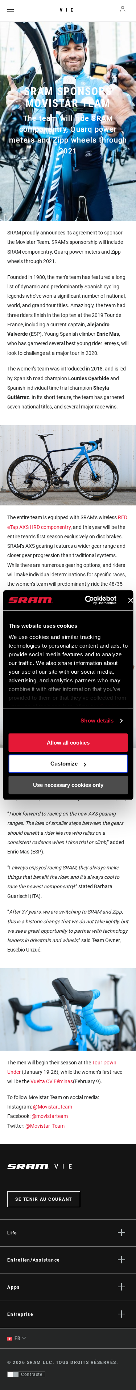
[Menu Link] (10, 10)
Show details (97, 720)
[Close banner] (130, 600)
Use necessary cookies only (68, 785)
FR (17, 1338)
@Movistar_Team (52, 1107)
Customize (64, 763)
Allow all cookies (68, 743)
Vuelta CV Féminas (51, 1081)
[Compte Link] (123, 11)
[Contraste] (13, 1374)
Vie (68, 10)
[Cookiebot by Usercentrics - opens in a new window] (87, 600)
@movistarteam (50, 1116)
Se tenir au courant (43, 1199)
